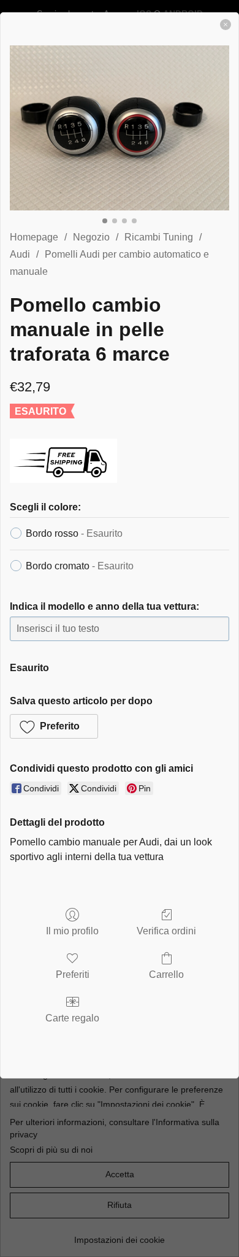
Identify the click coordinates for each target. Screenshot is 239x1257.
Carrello (166, 974)
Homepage (34, 237)
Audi (20, 254)
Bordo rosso (74, 533)
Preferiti (72, 974)
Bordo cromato (80, 566)
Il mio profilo (72, 931)
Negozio (91, 237)
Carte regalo (72, 1018)
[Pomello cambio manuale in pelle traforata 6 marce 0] (119, 127)
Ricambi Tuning (158, 237)
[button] (54, 726)
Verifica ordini (166, 931)
